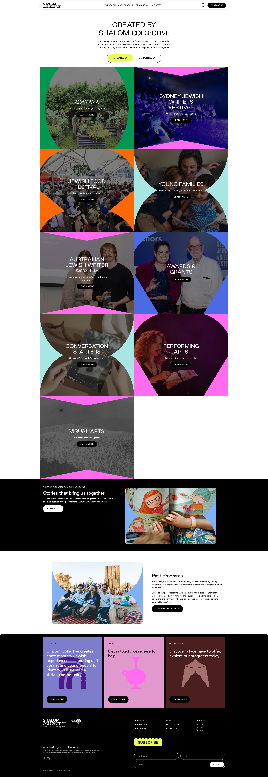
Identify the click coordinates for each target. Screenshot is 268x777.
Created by (121, 58)
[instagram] (48, 758)
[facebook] (44, 758)
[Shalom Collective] (52, 5)
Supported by (147, 58)
